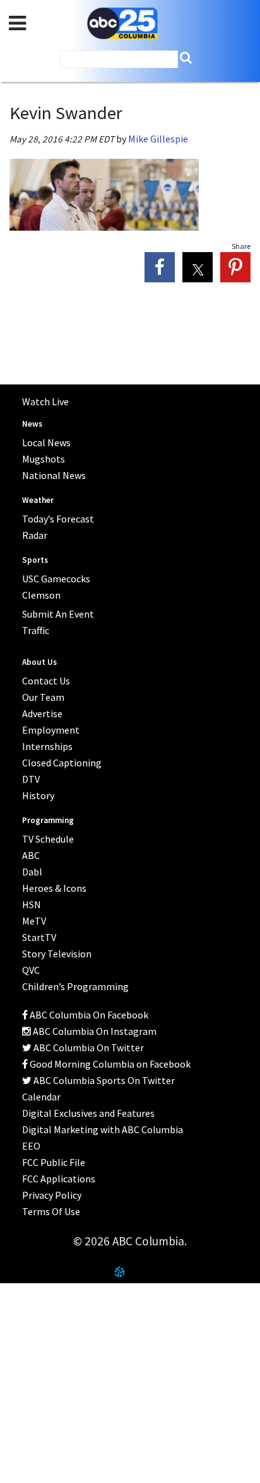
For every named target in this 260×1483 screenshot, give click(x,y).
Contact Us (37, 1328)
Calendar (41, 1096)
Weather (38, 500)
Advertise (42, 713)
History (38, 795)
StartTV (39, 937)
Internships (47, 746)
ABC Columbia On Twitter (88, 1047)
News (32, 423)
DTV (31, 779)
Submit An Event (58, 614)
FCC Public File (53, 1162)
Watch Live (45, 401)
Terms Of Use (51, 1211)
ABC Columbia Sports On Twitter (103, 1080)
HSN (31, 904)
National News (54, 475)
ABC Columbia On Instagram (94, 1031)
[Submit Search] (186, 57)
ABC (31, 855)
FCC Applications (58, 1178)
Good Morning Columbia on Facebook (109, 1064)
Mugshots (43, 459)
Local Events (41, 1359)
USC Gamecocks (56, 578)
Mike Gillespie (158, 138)
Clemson (41, 595)
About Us (33, 1297)
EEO (31, 1146)
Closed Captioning (62, 762)
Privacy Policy (51, 1195)
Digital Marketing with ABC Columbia (102, 1129)
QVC (31, 970)
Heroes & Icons (54, 888)
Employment (51, 730)
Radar (34, 535)
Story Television (57, 953)
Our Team (43, 697)
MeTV (34, 921)
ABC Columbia (122, 23)
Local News (46, 442)
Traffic (35, 630)
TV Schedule (48, 839)
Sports (35, 560)
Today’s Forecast (58, 518)
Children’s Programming (75, 986)
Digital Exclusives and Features (88, 1113)
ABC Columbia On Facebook (88, 1014)
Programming (48, 820)
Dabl (32, 871)
